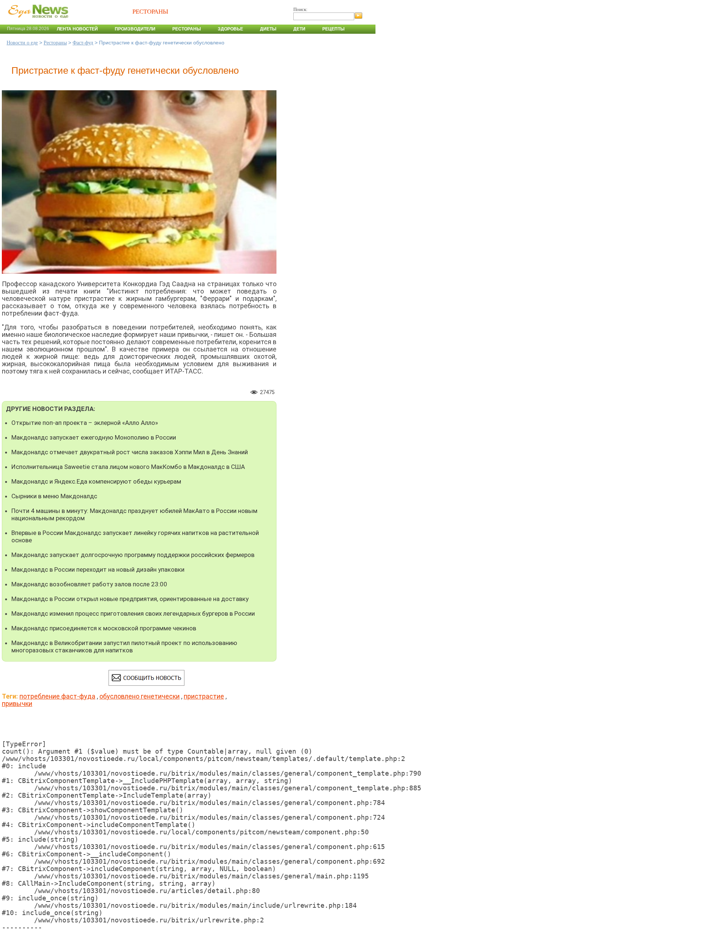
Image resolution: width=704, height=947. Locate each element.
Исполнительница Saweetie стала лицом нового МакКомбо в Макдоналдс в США (128, 466)
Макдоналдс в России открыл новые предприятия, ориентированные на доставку (130, 598)
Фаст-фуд (83, 42)
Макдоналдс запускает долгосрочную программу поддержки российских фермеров (132, 554)
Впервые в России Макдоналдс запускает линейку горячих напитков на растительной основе (135, 536)
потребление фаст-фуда (57, 696)
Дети (299, 29)
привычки (17, 703)
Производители (135, 29)
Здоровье (230, 29)
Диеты (268, 29)
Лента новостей (77, 29)
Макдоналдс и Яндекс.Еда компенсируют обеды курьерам (96, 481)
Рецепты (333, 29)
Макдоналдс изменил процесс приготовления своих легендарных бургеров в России (133, 613)
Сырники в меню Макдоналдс (54, 496)
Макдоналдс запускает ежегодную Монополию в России (93, 437)
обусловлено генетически (139, 696)
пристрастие (204, 696)
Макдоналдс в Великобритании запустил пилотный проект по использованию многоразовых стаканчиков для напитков (124, 646)
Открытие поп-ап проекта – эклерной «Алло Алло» (84, 422)
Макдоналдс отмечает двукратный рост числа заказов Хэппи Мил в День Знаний (129, 452)
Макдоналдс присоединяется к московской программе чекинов (103, 628)
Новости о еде (22, 42)
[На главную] (36, 21)
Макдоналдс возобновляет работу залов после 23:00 (89, 584)
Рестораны (186, 29)
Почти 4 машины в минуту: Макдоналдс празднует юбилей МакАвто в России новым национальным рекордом (134, 514)
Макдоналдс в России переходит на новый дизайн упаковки (97, 569)
